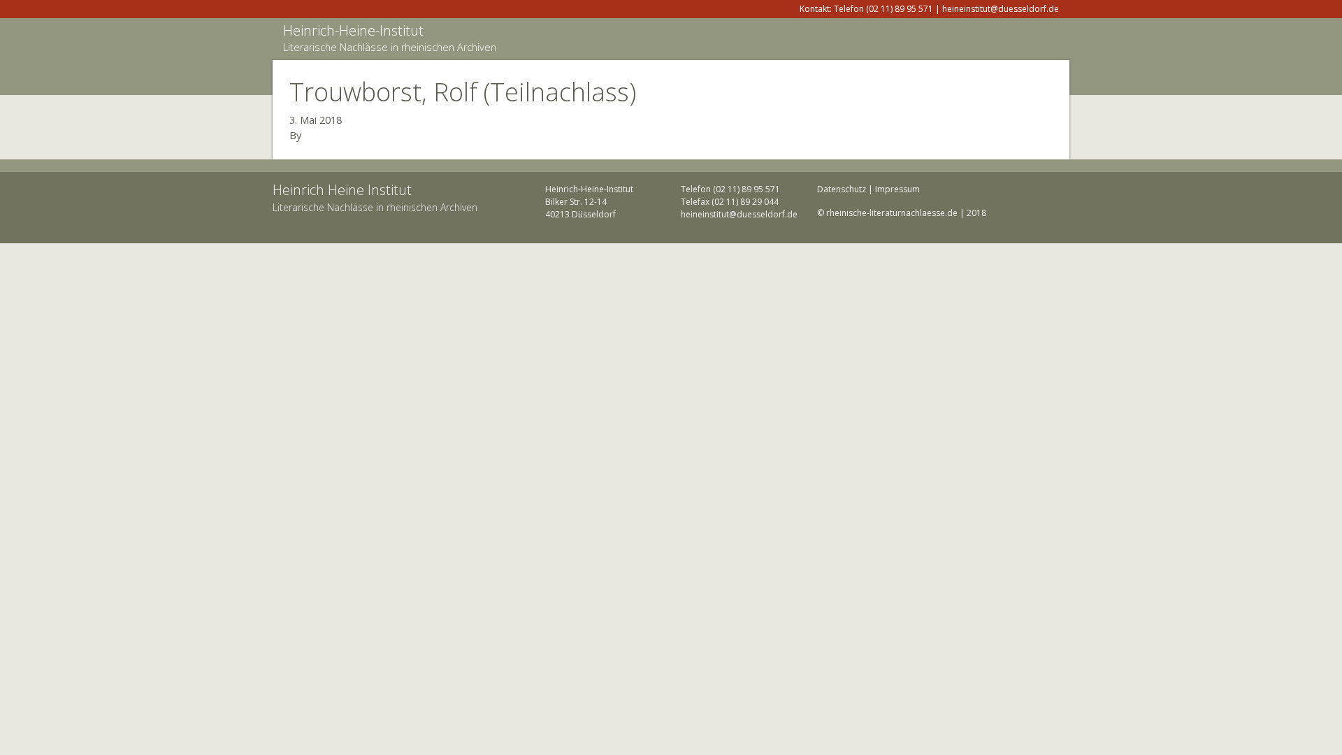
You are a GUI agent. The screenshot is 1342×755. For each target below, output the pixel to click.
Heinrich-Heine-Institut (353, 30)
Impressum (897, 189)
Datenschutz (841, 189)
